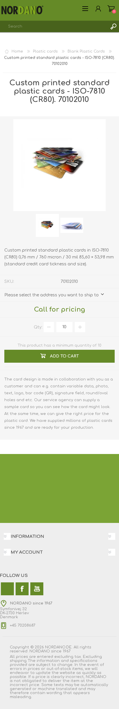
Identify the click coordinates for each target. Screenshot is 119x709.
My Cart (111, 8)
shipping (18, 661)
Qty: (38, 327)
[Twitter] (7, 588)
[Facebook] (22, 588)
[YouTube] (36, 588)
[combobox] (54, 26)
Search (113, 26)
